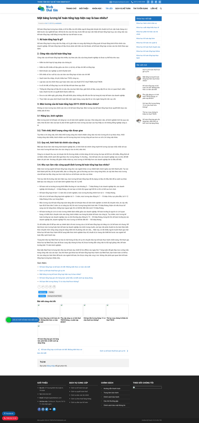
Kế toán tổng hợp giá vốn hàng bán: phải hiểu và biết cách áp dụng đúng (66, 278)
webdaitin (58, 23)
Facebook (9, 413)
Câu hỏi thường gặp (111, 401)
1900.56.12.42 (11, 418)
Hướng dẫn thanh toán (112, 389)
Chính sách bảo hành (111, 397)
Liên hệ (154, 8)
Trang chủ (71, 8)
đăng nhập (51, 366)
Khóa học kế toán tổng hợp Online (148, 51)
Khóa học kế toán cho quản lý (146, 43)
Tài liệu (109, 8)
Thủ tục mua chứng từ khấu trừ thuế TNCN (150, 113)
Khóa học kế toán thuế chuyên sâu (148, 47)
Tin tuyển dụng (140, 8)
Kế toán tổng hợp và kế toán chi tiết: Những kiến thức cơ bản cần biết (64, 267)
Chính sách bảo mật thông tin (114, 405)
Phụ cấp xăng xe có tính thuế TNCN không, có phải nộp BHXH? (151, 96)
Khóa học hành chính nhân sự (146, 23)
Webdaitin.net (61, 420)
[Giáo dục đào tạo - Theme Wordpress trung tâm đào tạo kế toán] (47, 8)
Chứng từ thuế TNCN (54, 296)
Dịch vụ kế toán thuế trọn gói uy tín (52, 271)
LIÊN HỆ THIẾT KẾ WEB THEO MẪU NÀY (25, 320)
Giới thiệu (83, 8)
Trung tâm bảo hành (111, 393)
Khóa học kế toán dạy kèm (145, 38)
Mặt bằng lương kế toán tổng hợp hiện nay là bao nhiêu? (60, 274)
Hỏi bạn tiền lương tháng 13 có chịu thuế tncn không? (59, 282)
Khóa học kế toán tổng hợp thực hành (147, 57)
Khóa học (97, 8)
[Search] (161, 9)
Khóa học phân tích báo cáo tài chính (147, 33)
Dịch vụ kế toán (122, 8)
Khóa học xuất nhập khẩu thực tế (147, 27)
